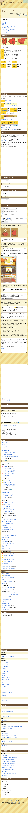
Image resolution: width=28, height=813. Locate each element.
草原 (8, 103)
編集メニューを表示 (23, 15)
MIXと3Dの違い (5, 565)
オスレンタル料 (5, 694)
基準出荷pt (14, 108)
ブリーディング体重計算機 (10, 519)
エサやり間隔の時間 (6, 521)
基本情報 (4, 22)
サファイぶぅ (5, 662)
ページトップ (6, 398)
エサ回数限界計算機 (8, 523)
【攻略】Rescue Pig (6, 601)
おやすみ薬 (5, 539)
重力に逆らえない (6, 677)
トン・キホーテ (5, 679)
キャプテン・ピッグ (7, 767)
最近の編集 (5, 400)
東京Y (3, 673)
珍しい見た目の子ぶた (9, 468)
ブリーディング (7, 448)
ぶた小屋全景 (5, 563)
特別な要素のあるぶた (8, 561)
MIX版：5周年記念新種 (9, 471)
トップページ (5, 442)
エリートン (5, 771)
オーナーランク (5, 545)
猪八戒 (3, 675)
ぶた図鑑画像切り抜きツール (8, 529)
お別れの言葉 (5, 541)
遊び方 (3, 444)
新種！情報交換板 (8, 454)
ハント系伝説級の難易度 (9, 486)
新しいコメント (12, 400)
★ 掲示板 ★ (5, 450)
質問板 (8, 218)
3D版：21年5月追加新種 (9, 470)
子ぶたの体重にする (5, 127)
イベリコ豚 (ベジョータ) (8, 769)
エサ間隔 (3, 113)
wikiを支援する (6, 575)
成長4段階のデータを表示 (7, 119)
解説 (3, 24)
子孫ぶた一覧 (6, 30)
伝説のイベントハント (8, 482)
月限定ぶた (6, 475)
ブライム (4, 690)
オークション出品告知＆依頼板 (11, 456)
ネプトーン (4, 686)
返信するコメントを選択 (8, 214)
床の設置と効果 (6, 504)
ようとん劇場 (7, 596)
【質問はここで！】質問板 (10, 452)
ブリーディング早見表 (8, 502)
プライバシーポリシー (14, 800)
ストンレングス (5, 684)
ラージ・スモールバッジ (8, 518)
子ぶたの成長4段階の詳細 (9, 509)
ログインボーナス (6, 548)
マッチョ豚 (4, 720)
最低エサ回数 (4, 108)
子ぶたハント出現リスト (8, 480)
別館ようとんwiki (6, 607)
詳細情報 (4, 23)
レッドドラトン (8, 11)
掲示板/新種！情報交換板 (7, 728)
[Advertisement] (14, 80)
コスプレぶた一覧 (6, 566)
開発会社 (4, 583)
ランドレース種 (5, 671)
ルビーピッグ (5, 664)
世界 (14, 103)
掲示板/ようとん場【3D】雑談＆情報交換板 (12, 726)
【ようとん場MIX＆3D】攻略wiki (10, 757)
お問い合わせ (21, 800)
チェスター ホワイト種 (8, 765)
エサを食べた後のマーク (10, 535)
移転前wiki (5, 609)
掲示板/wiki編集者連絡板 (7, 711)
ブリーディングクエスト (7, 494)
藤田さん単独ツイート (9, 581)
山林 (10, 103)
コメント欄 (4, 32)
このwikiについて (6, 573)
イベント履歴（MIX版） (7, 495)
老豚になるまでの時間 (8, 555)
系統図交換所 (6, 492)
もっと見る (4, 700)
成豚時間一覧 (7, 508)
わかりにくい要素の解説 (8, 553)
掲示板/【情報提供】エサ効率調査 (8, 425)
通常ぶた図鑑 (8, 100)
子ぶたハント (7, 446)
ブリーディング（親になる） (8, 29)
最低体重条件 (4, 110)
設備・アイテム (5, 537)
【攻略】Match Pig (6, 599)
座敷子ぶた (4, 668)
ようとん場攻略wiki (6, 605)
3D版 (5, 497)
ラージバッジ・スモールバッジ (9, 656)
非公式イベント (5, 603)
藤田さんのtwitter (6, 579)
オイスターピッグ (6, 733)
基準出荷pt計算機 (8, 527)
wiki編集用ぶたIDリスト (7, 692)
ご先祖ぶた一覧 (6, 27)
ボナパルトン (4, 140)
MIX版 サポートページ (9, 587)
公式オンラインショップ (9, 592)
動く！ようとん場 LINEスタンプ (11, 594)
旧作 (10, 541)
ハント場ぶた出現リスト (8, 761)
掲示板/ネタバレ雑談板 (7, 741)
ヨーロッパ (14, 105)
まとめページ (13, 129)
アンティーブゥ (5, 730)
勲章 (3, 546)
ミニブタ (4, 681)
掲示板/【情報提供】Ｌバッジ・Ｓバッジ (11, 716)
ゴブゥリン (4, 688)
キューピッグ (5, 682)
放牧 (14, 64)
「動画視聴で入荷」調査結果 (8, 568)
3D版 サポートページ (8, 589)
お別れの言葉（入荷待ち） (8, 543)
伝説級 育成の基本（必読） (10, 484)
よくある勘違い (7, 506)
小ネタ (4, 557)
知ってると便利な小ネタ (9, 559)
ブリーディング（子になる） (8, 26)
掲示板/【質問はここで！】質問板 (9, 737)
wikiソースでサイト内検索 (8, 577)
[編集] (5, 132)
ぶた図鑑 (5, 466)
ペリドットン (5, 666)
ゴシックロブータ (6, 669)
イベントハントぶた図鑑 (8, 763)
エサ (3, 534)
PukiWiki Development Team (15, 802)
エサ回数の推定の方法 (8, 511)
